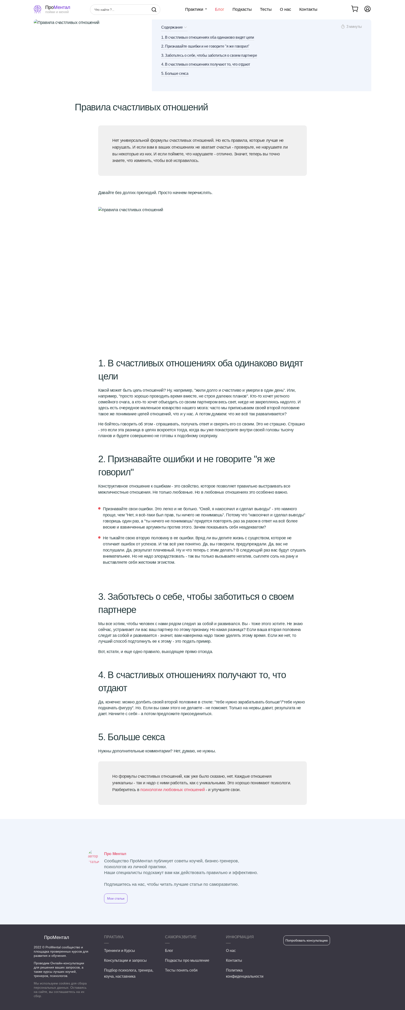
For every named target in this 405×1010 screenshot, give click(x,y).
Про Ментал (115, 854)
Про (57, 9)
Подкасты (242, 9)
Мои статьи (115, 898)
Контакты (308, 9)
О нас (285, 9)
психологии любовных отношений (172, 789)
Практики (194, 9)
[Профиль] (367, 9)
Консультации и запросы (125, 960)
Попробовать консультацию (306, 940)
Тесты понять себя (181, 970)
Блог (219, 9)
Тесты (266, 9)
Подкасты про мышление (187, 960)
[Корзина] (355, 9)
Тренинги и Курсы (119, 951)
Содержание (172, 27)
